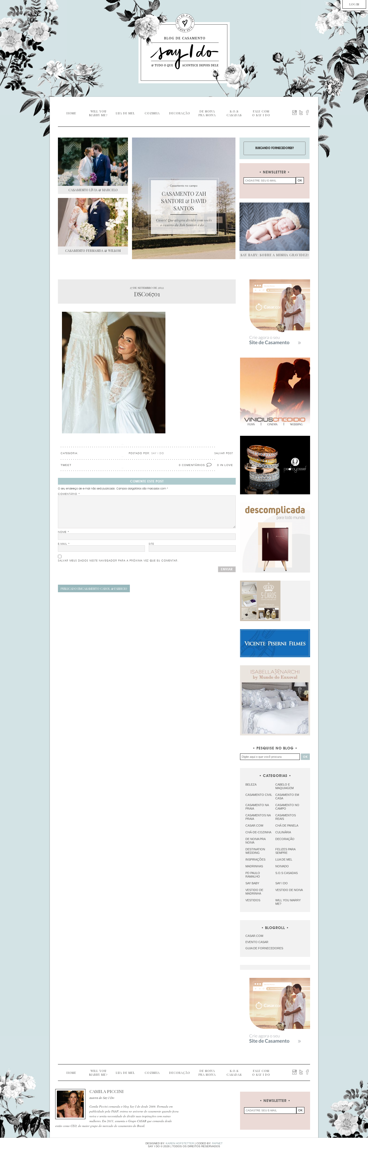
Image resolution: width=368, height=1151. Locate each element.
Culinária (283, 832)
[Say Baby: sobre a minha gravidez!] (274, 227)
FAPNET (217, 1143)
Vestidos (252, 900)
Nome (63, 532)
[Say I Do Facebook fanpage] (307, 112)
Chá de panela (286, 825)
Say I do (281, 883)
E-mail (64, 544)
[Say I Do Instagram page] (294, 112)
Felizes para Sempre (285, 851)
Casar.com (254, 825)
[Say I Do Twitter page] (301, 112)
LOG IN (354, 4)
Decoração (284, 839)
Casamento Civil (258, 794)
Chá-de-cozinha (258, 832)
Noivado (282, 866)
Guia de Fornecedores (264, 948)
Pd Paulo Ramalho (252, 874)
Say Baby (252, 883)
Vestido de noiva (289, 890)
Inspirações (255, 859)
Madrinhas (254, 866)
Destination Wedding (255, 851)
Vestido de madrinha (254, 891)
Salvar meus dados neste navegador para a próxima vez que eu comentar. (118, 560)
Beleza (250, 784)
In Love (226, 465)
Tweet (66, 465)
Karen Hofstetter (180, 1143)
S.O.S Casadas (286, 873)
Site (151, 544)
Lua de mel (283, 859)
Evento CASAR (256, 942)
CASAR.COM (254, 935)
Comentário (69, 494)
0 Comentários (192, 465)
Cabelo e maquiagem (284, 786)
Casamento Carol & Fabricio (94, 589)
